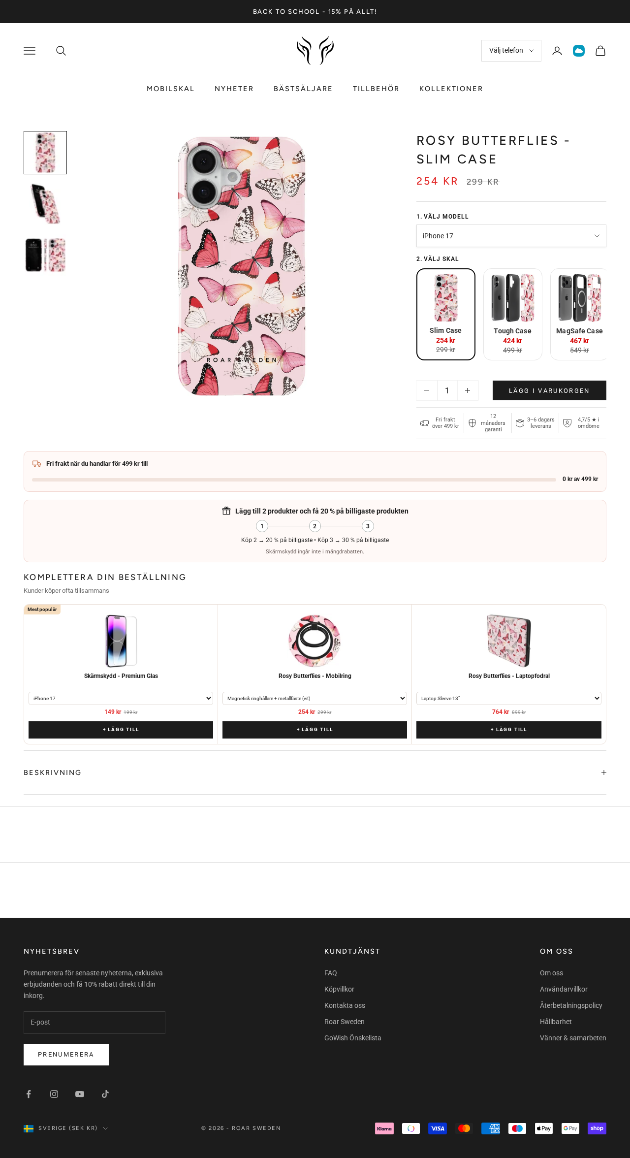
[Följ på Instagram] (54, 1094)
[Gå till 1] (45, 152)
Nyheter (234, 88)
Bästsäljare (303, 88)
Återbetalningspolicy (571, 1005)
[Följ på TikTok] (105, 1094)
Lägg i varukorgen (549, 390)
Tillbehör (376, 88)
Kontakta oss (344, 1005)
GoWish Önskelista (352, 1038)
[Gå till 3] (45, 255)
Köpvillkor (339, 989)
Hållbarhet (556, 1022)
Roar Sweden (344, 1022)
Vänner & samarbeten (573, 1038)
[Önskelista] (579, 51)
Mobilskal (171, 88)
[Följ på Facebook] (28, 1094)
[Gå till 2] (45, 203)
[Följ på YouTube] (80, 1094)
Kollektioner (451, 88)
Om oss (551, 973)
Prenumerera (66, 1054)
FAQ (330, 973)
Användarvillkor (564, 989)
